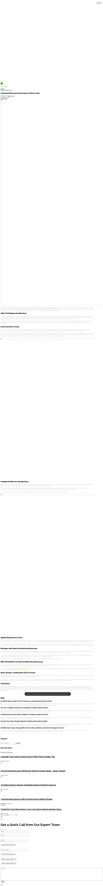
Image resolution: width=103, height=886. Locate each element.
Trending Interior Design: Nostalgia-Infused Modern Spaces (28, 785)
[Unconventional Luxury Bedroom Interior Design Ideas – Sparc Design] (4, 766)
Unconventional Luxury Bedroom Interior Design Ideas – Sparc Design (33, 771)
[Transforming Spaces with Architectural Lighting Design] (4, 794)
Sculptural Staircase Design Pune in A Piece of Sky (20, 93)
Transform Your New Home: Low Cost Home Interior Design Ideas (31, 809)
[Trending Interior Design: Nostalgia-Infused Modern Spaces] (4, 780)
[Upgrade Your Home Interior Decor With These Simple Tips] (6, 752)
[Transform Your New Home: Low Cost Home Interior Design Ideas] (3, 805)
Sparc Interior (4, 98)
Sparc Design (4, 86)
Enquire (3, 88)
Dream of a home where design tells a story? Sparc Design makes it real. (47, 694)
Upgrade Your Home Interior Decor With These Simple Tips (28, 756)
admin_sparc (10, 96)
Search (18, 743)
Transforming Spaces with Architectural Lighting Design (26, 799)
